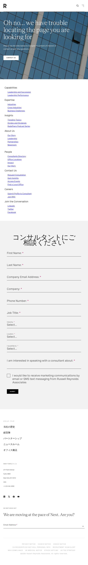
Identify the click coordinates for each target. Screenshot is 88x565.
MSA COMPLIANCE (15, 550)
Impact (11, 163)
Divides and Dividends (17, 123)
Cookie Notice (44, 544)
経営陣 (6, 432)
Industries (12, 104)
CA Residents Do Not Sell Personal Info (32, 547)
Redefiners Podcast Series (19, 126)
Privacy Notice (29, 544)
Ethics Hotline (51, 550)
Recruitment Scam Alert (64, 547)
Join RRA (11, 197)
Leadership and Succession (19, 92)
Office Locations (15, 159)
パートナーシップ (12, 438)
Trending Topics (14, 120)
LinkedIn (11, 206)
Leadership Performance (18, 95)
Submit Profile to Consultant (20, 194)
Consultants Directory (17, 156)
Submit (12, 391)
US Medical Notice (33, 550)
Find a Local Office (15, 185)
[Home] (8, 6)
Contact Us (11, 58)
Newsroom (12, 145)
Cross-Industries (14, 108)
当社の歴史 (9, 426)
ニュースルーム (11, 444)
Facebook (12, 212)
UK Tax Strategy (67, 550)
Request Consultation (17, 175)
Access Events (14, 181)
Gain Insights (13, 178)
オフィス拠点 (10, 450)
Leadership (12, 139)
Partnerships (13, 142)
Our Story (12, 135)
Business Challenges (16, 111)
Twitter (11, 209)
